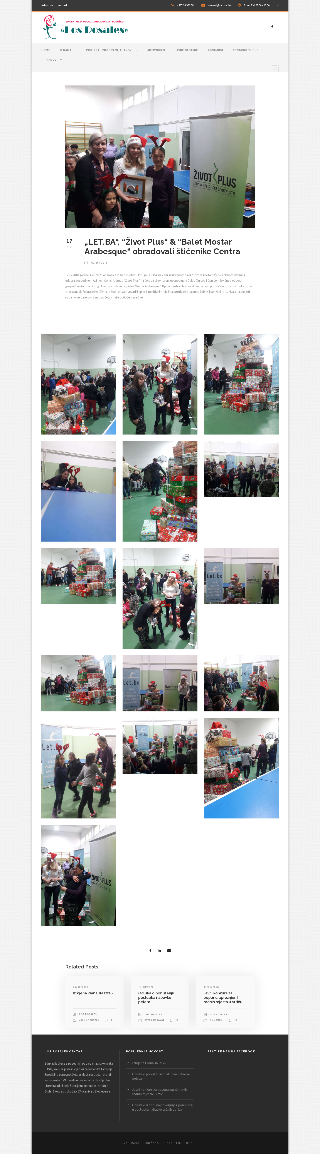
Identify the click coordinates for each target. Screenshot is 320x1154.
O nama (65, 50)
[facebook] (278, 5)
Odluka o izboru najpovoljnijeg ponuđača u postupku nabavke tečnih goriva (162, 1107)
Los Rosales (88, 1014)
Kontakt (62, 5)
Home (45, 50)
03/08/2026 (211, 987)
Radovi (51, 59)
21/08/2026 (80, 987)
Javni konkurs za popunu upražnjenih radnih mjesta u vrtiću (223, 997)
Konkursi (215, 50)
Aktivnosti (47, 5)
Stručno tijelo (246, 50)
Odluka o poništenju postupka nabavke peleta (156, 997)
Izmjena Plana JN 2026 (93, 993)
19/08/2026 (146, 987)
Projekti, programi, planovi (109, 50)
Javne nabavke (186, 50)
